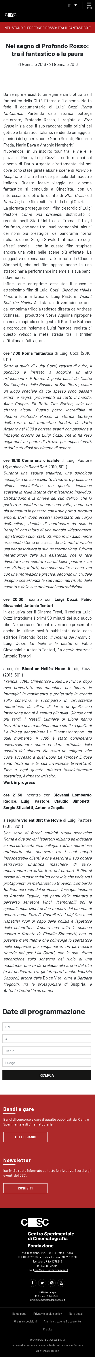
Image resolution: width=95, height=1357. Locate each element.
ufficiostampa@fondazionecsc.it (47, 1299)
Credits (47, 1329)
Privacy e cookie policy (47, 1313)
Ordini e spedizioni (25, 1321)
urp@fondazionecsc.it (47, 1350)
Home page (19, 1313)
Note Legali (76, 1313)
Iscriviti (25, 1188)
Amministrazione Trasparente (62, 1321)
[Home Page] (10, 15)
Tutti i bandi (25, 1137)
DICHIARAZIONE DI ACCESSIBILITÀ (47, 1339)
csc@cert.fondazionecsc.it (51, 1270)
